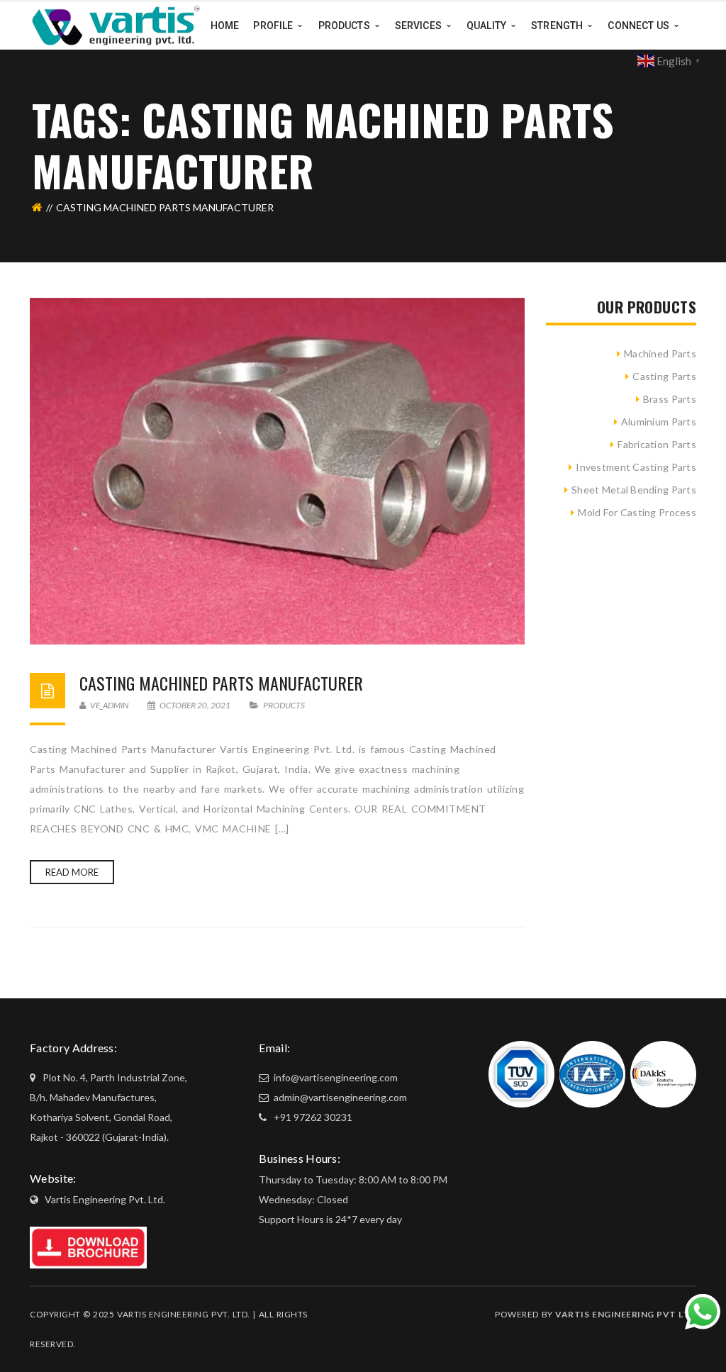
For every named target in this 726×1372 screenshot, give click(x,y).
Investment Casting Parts (636, 467)
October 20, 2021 (195, 705)
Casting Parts (664, 376)
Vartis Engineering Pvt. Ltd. (105, 1199)
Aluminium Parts (658, 421)
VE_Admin (108, 705)
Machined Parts (660, 353)
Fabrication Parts (657, 444)
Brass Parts (669, 399)
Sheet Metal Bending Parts (633, 490)
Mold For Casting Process (637, 512)
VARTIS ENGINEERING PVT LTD (625, 1314)
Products (284, 705)
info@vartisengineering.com (335, 1077)
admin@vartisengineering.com (339, 1097)
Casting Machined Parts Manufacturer (221, 683)
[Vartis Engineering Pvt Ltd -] (116, 24)
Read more (72, 872)
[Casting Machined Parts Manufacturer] (277, 471)
